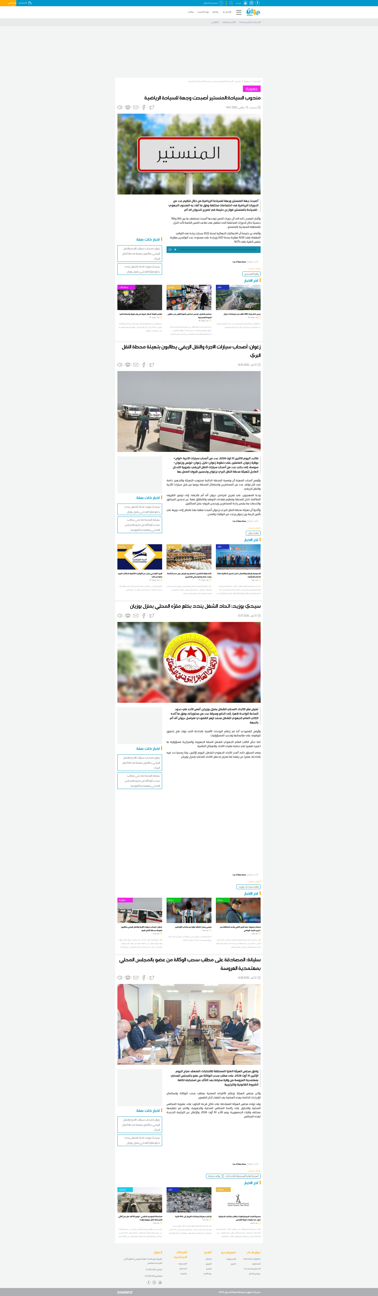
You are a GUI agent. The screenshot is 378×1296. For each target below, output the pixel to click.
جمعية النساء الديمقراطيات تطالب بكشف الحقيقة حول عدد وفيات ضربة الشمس (240, 1218)
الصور (233, 1264)
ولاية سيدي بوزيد (248, 887)
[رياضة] (189, 910)
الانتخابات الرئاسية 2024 (250, 22)
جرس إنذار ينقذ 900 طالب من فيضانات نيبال (242, 314)
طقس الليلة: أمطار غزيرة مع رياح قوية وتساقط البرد (140, 314)
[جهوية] (139, 910)
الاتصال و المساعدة (252, 1268)
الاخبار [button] (228, 12)
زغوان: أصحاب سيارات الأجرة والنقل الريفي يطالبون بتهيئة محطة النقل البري (141, 253)
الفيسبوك (182, 1263)
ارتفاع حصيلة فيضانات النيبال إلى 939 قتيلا (193, 1216)
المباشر (208, 1259)
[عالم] (238, 297)
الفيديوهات (231, 1259)
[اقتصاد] (139, 1199)
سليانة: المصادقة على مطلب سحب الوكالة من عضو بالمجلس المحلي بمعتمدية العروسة (142, 525)
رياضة (215, 12)
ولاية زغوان (253, 533)
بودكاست (203, 12)
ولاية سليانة (214, 1176)
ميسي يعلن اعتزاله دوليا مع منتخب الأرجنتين (193, 926)
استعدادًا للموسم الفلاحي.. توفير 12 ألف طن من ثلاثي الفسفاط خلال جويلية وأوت (140, 1218)
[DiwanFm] (253, 12)
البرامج (208, 1268)
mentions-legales (252, 1259)
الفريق (208, 1264)
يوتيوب (183, 1273)
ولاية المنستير (251, 274)
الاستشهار (256, 1264)
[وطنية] (189, 297)
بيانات (191, 12)
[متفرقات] (139, 297)
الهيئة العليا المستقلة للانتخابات (242, 1176)
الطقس (215, 22)
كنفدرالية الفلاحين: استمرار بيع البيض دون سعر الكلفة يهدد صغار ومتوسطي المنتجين (189, 575)
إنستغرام (183, 1268)
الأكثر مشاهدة (229, 22)
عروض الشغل (255, 1273)
